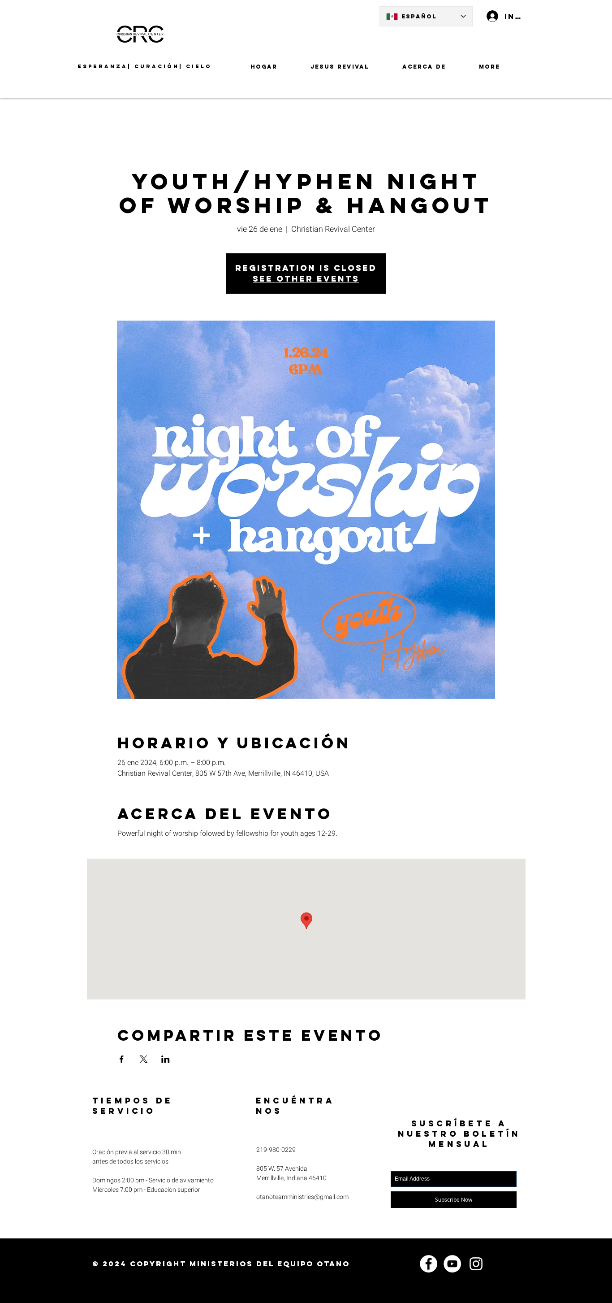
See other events (306, 279)
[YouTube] (452, 1264)
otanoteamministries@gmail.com (302, 1197)
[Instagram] (476, 1264)
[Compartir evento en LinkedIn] (165, 1059)
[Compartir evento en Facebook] (121, 1059)
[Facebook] (428, 1264)
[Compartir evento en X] (143, 1059)
